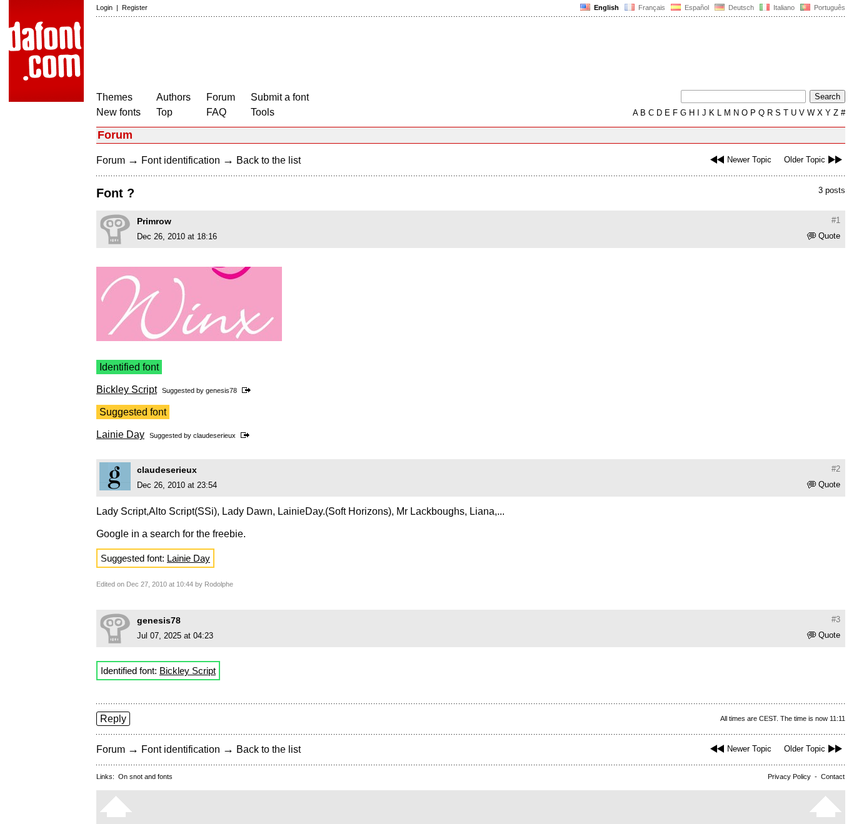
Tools (262, 112)
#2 (835, 469)
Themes (114, 97)
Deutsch (740, 7)
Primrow (154, 221)
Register (135, 7)
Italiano (783, 7)
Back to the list (268, 160)
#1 (835, 220)
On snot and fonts (145, 776)
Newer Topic (749, 159)
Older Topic (804, 159)
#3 (835, 619)
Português (827, 7)
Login (104, 7)
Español (696, 7)
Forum (220, 97)
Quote (829, 236)
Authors (173, 97)
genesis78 (221, 390)
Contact (833, 776)
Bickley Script (126, 389)
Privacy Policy (789, 776)
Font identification (180, 160)
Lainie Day (120, 434)
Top (164, 112)
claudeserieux (214, 435)
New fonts (118, 112)
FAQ (216, 112)
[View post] (248, 390)
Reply (113, 718)
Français (651, 7)
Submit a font (280, 97)
